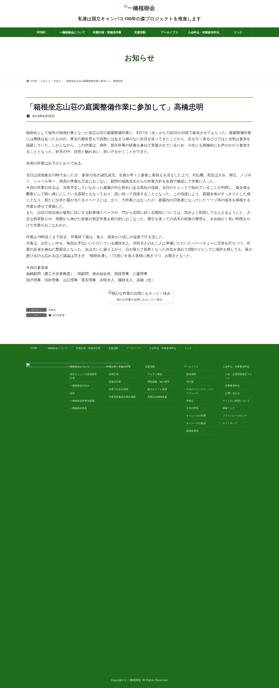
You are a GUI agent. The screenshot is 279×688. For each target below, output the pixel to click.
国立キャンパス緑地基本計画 (83, 375)
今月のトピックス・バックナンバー (199, 390)
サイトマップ (230, 423)
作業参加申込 (232, 385)
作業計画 (113, 374)
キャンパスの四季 (196, 415)
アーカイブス (133, 348)
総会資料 (191, 374)
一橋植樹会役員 (78, 408)
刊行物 (190, 381)
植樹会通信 (192, 430)
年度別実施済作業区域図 (122, 396)
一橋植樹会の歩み (79, 385)
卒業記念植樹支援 (157, 396)
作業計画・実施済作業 (88, 348)
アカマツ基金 (154, 374)
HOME (33, 348)
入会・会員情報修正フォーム (238, 375)
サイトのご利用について (236, 400)
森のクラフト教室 (157, 389)
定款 (72, 392)
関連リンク (229, 408)
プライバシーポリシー (235, 415)
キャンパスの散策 (196, 423)
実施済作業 (115, 381)
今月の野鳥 (192, 408)
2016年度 (58, 315)
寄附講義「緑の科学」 (159, 381)
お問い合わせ (232, 392)
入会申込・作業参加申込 (162, 348)
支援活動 (113, 348)
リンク (188, 348)
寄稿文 (52, 309)
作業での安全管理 (118, 389)
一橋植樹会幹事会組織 (82, 400)
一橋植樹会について (57, 348)
